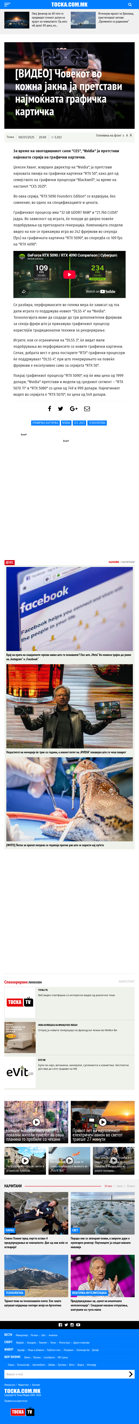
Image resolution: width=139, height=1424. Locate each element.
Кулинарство (83, 1350)
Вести (8, 1335)
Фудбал (20, 1342)
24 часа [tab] (108, 1186)
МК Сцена (63, 1357)
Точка (10, 137)
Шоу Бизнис (12, 1357)
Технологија (97, 423)
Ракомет (43, 1342)
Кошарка (31, 1342)
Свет (43, 1335)
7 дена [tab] (119, 1186)
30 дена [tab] (131, 1186)
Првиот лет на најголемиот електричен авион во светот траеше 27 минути (97, 1135)
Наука (11, 1364)
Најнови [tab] (114, 562)
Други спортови (81, 1342)
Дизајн (95, 1350)
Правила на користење (16, 1401)
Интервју (91, 1364)
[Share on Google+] (74, 409)
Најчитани (13, 1186)
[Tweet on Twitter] (61, 409)
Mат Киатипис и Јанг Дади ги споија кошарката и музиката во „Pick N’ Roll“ (68, 1166)
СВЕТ (75, 1230)
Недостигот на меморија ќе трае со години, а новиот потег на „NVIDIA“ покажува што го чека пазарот (66, 752)
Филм (27, 1357)
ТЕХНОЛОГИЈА (14, 1293)
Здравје (21, 1350)
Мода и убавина (36, 1350)
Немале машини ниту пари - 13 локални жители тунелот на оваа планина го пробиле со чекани (35, 1135)
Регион (34, 1335)
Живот (8, 1349)
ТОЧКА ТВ (43, 990)
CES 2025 (79, 423)
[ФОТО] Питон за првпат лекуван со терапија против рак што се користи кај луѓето (55, 845)
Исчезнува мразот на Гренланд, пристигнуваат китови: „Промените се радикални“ (116, 17)
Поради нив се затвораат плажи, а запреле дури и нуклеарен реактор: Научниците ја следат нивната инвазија (100, 1243)
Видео (80, 1364)
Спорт (8, 1342)
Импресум (9, 1384)
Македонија (22, 1335)
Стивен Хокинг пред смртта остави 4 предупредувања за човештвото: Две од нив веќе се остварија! (36, 1243)
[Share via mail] (87, 409)
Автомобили (38, 1364)
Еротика (62, 1364)
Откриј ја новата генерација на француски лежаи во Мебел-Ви (77, 1030)
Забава (51, 1364)
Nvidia (66, 423)
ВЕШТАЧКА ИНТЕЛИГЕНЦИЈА (89, 1293)
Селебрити (49, 1357)
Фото (71, 1364)
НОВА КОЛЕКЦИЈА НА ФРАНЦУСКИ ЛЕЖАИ (57, 1025)
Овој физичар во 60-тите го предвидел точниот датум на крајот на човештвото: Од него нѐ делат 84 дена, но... (49, 19)
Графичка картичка (45, 423)
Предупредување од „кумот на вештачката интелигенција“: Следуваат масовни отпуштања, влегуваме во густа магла (99, 1305)
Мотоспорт (64, 1342)
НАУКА (10, 1230)
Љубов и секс (54, 1350)
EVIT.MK (42, 1060)
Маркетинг (23, 1384)
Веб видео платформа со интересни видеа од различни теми (76, 995)
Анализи (53, 1335)
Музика (37, 1357)
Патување (68, 1350)
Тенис (53, 1342)
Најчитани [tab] (128, 562)
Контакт (36, 1384)
